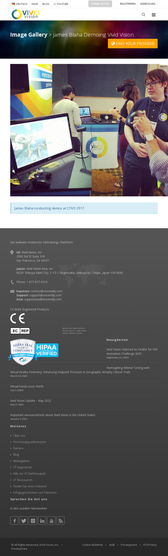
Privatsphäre (129, 545)
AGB (112, 545)
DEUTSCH (21, 4)
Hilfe (35, 4)
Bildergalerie (21, 461)
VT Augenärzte (22, 467)
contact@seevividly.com (46, 291)
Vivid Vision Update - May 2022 (30, 401)
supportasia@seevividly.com (43, 299)
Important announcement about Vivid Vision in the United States (52, 415)
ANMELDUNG (148, 4)
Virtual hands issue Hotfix (27, 386)
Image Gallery (28, 34)
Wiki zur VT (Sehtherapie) (29, 473)
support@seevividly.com (46, 295)
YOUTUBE (62, 4)
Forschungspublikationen (29, 442)
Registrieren (128, 4)
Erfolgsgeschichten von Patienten (35, 492)
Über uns (19, 435)
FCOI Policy (150, 545)
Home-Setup (100, 4)
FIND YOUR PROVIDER (134, 43)
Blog (45, 4)
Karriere (18, 448)
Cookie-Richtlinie (92, 545)
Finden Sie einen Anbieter (30, 486)
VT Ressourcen (23, 480)
